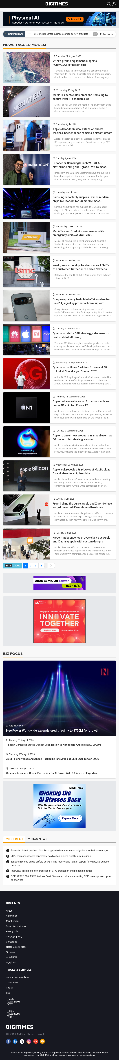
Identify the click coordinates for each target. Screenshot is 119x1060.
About (9, 910)
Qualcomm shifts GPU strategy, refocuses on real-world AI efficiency (81, 335)
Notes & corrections (16, 946)
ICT (95, 34)
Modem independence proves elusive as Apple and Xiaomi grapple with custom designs (81, 539)
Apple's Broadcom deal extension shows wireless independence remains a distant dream (82, 130)
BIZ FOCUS (13, 654)
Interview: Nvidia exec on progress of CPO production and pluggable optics (51, 870)
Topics (9, 987)
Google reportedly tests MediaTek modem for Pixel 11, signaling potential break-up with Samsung (81, 301)
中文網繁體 (11, 957)
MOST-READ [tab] (14, 839)
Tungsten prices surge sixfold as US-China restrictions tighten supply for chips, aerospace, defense (60, 863)
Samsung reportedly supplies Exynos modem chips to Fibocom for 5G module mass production (81, 199)
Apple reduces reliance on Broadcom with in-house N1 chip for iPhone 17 (81, 403)
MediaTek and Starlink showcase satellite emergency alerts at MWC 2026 (78, 233)
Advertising (11, 915)
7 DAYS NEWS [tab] (37, 839)
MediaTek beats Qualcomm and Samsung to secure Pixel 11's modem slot (80, 96)
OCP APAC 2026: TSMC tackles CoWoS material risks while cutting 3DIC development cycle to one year (61, 878)
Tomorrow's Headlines (17, 977)
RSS (8, 992)
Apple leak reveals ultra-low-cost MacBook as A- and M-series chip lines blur (81, 471)
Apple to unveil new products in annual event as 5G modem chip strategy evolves (82, 437)
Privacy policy (13, 931)
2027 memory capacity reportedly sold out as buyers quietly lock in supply (51, 856)
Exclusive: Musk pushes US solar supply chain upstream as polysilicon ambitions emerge (59, 850)
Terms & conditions (16, 926)
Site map (10, 952)
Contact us (11, 941)
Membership (12, 920)
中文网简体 (11, 962)
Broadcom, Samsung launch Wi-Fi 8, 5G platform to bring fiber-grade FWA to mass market (79, 165)
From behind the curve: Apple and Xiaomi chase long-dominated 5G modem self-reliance (82, 505)
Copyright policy (14, 936)
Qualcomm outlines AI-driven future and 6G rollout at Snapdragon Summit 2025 (80, 369)
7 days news (12, 982)
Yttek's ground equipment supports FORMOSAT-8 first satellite (75, 62)
